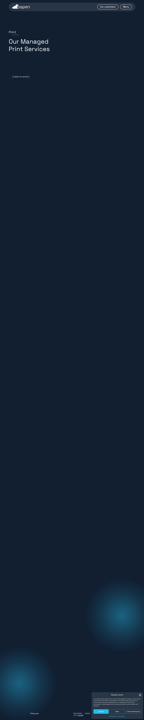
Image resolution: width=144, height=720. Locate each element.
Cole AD (80, 715)
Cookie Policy (112, 716)
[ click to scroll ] (20, 76)
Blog (75, 705)
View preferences (133, 711)
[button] (140, 695)
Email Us (36, 695)
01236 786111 (40, 700)
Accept (101, 711)
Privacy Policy (121, 716)
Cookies (87, 713)
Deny (117, 711)
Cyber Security (79, 702)
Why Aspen (78, 700)
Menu (126, 6)
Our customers (108, 6)
